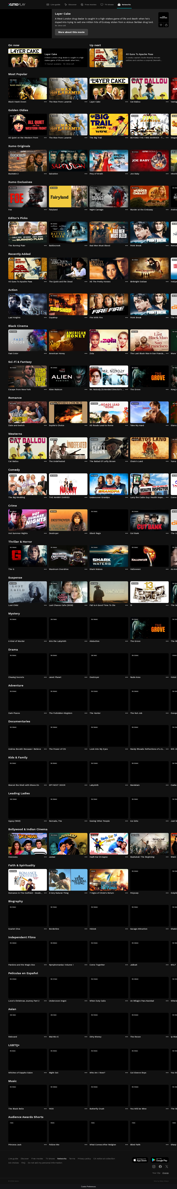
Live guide (55, 5)
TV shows (109, 5)
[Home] (16, 4)
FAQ (23, 1163)
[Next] (169, 88)
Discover (73, 5)
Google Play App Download (160, 1160)
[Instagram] (154, 1167)
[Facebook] (160, 1167)
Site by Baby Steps (161, 1181)
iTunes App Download (140, 1160)
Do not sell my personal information (45, 1163)
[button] (71, 32)
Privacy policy (84, 1158)
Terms (72, 1158)
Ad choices (13, 1163)
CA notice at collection (104, 1158)
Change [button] (165, 1173)
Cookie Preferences (88, 1187)
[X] (167, 1167)
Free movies (90, 5)
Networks (126, 5)
